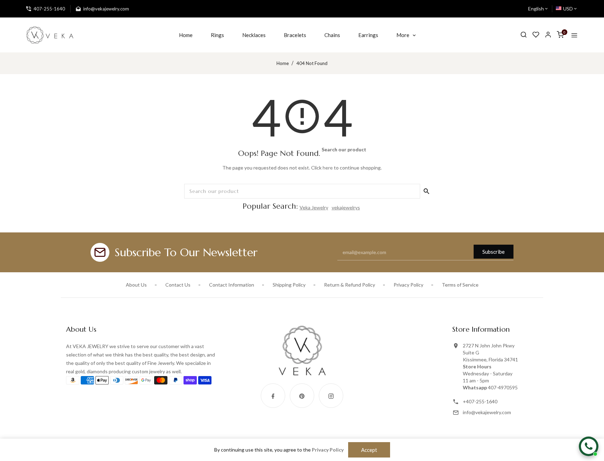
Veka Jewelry (314, 207)
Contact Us (177, 285)
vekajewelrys (346, 207)
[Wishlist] (535, 34)
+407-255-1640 (480, 401)
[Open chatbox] (588, 446)
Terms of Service (460, 285)
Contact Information (231, 285)
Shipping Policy (289, 285)
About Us (136, 285)
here (328, 168)
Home (282, 63)
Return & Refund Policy (349, 285)
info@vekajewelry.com (487, 412)
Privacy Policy (408, 285)
